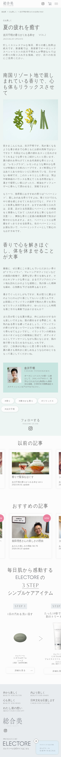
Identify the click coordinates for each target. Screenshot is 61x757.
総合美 (4, 12)
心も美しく (13, 12)
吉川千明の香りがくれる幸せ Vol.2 (31, 12)
